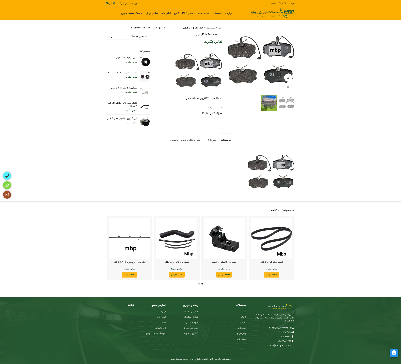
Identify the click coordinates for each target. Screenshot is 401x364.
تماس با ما (161, 317)
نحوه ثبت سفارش (190, 328)
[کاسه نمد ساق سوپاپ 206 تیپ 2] (145, 76)
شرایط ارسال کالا (191, 317)
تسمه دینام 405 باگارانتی (271, 262)
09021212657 (285, 336)
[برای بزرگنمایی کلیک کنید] (288, 87)
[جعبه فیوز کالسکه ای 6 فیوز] (224, 238)
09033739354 (284, 341)
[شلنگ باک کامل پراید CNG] (176, 238)
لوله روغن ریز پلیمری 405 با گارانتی (129, 262)
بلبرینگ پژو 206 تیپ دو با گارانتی (122, 118)
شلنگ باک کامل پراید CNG (177, 262)
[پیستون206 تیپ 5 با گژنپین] (145, 91)
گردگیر (243, 317)
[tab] (226, 138)
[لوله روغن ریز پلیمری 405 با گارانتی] (129, 238)
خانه (220, 28)
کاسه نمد (242, 322)
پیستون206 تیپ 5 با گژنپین (124, 88)
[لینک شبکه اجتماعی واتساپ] (207, 113)
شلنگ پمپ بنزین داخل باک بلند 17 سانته (122, 105)
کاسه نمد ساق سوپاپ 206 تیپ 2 (122, 73)
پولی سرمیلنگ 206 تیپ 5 (125, 57)
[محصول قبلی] (164, 28)
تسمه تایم (241, 328)
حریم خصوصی (191, 322)
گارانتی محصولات (190, 333)
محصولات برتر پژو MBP (220, 359)
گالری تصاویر (160, 328)
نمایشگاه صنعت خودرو (156, 333)
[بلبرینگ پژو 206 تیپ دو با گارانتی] (145, 122)
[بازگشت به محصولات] (160, 28)
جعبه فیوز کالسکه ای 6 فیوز (224, 262)
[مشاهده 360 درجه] (288, 77)
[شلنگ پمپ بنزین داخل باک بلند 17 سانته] (145, 107)
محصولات (210, 28)
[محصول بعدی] (157, 28)
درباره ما (162, 311)
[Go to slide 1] (202, 284)
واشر (244, 311)
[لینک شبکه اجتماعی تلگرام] (203, 113)
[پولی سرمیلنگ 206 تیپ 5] (145, 61)
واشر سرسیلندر (240, 333)
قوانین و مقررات (191, 311)
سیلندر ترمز (241, 339)
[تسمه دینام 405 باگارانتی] (271, 238)
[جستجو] (120, 3)
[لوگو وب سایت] (272, 13)
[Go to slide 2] (199, 284)
